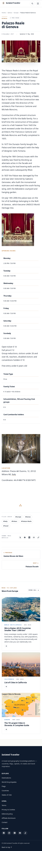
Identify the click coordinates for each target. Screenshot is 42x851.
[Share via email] (34, 537)
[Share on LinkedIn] (29, 537)
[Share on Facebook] (25, 537)
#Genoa (28, 517)
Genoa (10, 13)
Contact (4, 822)
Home (4, 13)
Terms (4, 805)
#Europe (18, 517)
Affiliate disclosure (8, 818)
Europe (16, 13)
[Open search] (32, 3)
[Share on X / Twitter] (20, 537)
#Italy (5, 521)
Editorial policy (7, 814)
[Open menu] (38, 3)
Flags (4, 786)
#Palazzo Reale (26, 521)
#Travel (5, 526)
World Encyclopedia (9, 782)
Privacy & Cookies (8, 809)
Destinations (6, 778)
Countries (5, 790)
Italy (14, 474)
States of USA (7, 795)
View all (33, 590)
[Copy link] (38, 537)
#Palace (14, 521)
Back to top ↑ (7, 847)
